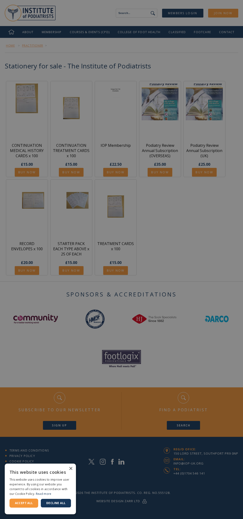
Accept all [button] (24, 503)
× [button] (70, 468)
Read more (43, 494)
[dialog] (121, 259)
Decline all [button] (55, 503)
